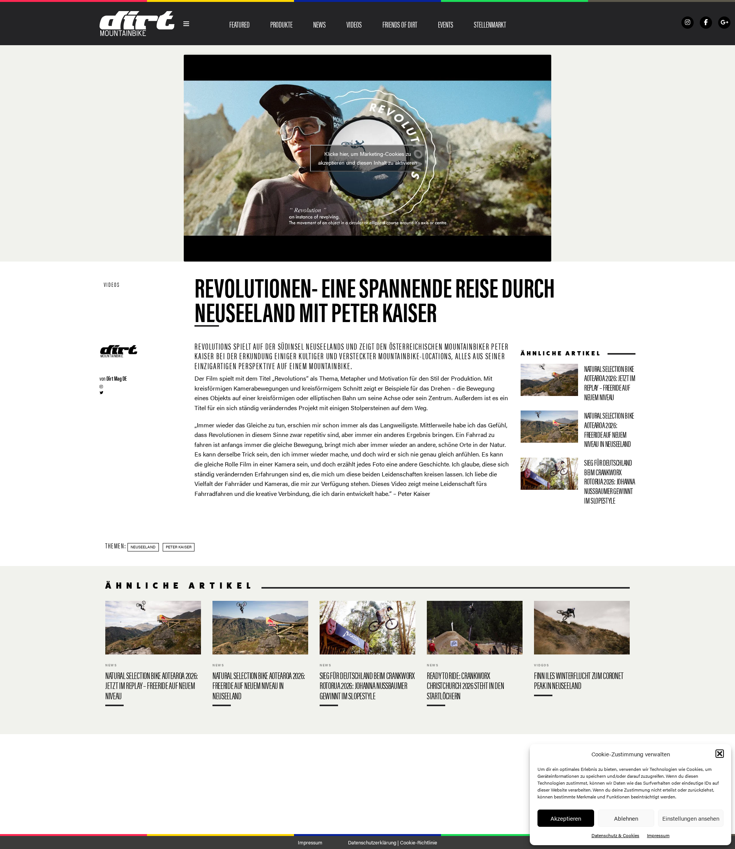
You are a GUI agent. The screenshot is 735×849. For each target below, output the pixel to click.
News (319, 24)
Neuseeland (143, 547)
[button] (720, 753)
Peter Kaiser (178, 547)
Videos (354, 24)
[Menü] (186, 23)
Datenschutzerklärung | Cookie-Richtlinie (392, 842)
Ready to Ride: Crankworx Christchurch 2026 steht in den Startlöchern (475, 655)
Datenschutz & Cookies (615, 835)
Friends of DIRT (399, 24)
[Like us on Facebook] (706, 22)
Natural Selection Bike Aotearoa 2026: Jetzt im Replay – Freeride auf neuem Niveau (578, 384)
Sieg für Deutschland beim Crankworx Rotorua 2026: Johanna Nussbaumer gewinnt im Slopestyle (578, 483)
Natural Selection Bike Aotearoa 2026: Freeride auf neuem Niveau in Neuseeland (578, 431)
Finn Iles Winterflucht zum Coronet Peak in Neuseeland (582, 650)
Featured (239, 24)
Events (445, 24)
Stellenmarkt (490, 24)
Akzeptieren (565, 818)
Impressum (658, 835)
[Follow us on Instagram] (687, 22)
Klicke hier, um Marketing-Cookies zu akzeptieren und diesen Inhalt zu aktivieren (367, 158)
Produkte (281, 24)
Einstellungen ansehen (690, 818)
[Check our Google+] (724, 22)
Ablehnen (626, 818)
